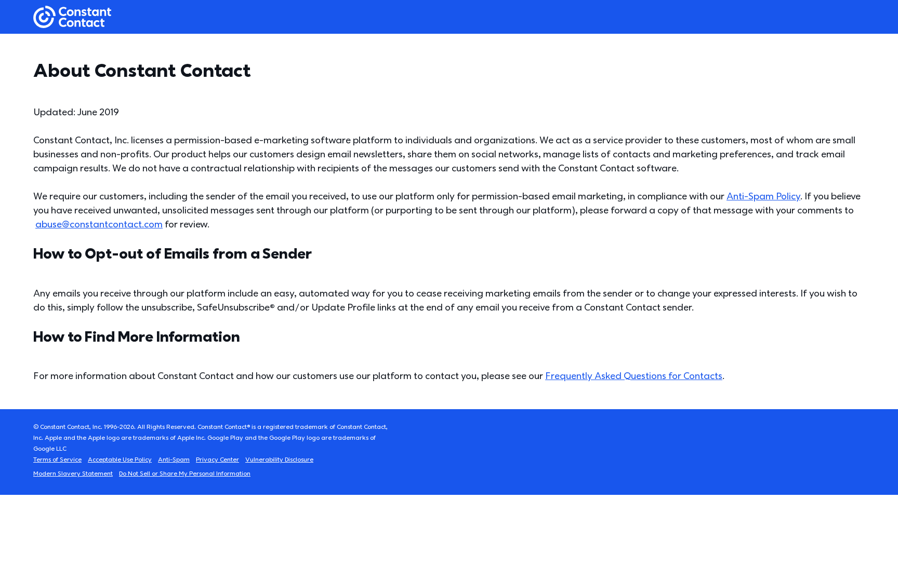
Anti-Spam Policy (763, 196)
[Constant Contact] (72, 17)
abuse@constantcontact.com (99, 224)
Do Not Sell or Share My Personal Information (184, 474)
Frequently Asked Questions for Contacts (633, 376)
